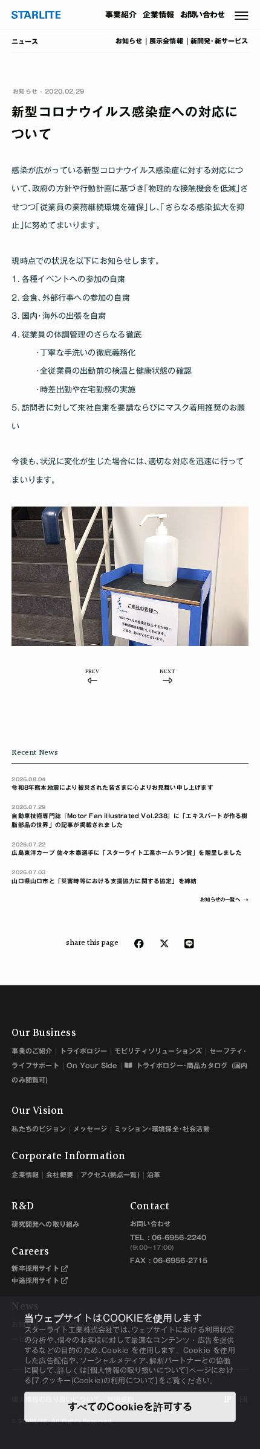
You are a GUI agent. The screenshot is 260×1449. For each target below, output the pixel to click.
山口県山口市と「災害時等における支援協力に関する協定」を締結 (104, 877)
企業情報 (159, 15)
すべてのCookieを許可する (130, 1407)
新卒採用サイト (35, 1268)
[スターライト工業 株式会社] (36, 15)
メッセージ (90, 1128)
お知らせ (128, 41)
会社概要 (59, 1174)
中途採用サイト (35, 1280)
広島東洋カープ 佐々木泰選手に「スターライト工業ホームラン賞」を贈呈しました (126, 849)
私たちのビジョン (38, 1128)
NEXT (167, 672)
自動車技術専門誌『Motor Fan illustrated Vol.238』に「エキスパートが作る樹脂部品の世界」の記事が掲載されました (129, 816)
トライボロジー (83, 1051)
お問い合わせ (202, 15)
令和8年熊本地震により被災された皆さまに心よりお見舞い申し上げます (112, 784)
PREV (92, 672)
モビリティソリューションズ (158, 1051)
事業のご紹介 (31, 1051)
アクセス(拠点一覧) (110, 1174)
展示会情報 (166, 41)
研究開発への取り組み (45, 1224)
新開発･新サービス (219, 41)
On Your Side (92, 1065)
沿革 (153, 1174)
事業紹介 (121, 15)
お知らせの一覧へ (220, 899)
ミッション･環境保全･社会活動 (162, 1128)
